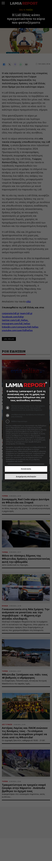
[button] (26, 421)
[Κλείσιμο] (46, 382)
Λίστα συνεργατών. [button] (32, 444)
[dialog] (26, 430)
